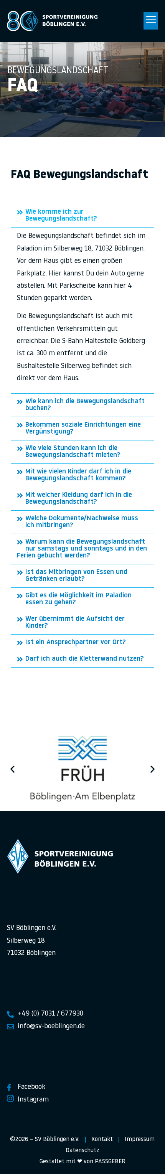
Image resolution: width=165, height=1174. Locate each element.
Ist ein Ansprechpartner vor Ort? (75, 642)
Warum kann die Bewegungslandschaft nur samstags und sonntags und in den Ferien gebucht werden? (82, 549)
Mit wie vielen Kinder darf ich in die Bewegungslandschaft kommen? (78, 475)
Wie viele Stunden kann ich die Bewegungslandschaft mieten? (72, 452)
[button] (151, 21)
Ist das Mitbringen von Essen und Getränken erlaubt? (76, 576)
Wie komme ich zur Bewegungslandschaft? (61, 216)
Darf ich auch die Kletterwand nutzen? (84, 659)
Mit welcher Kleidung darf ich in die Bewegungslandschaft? (78, 499)
